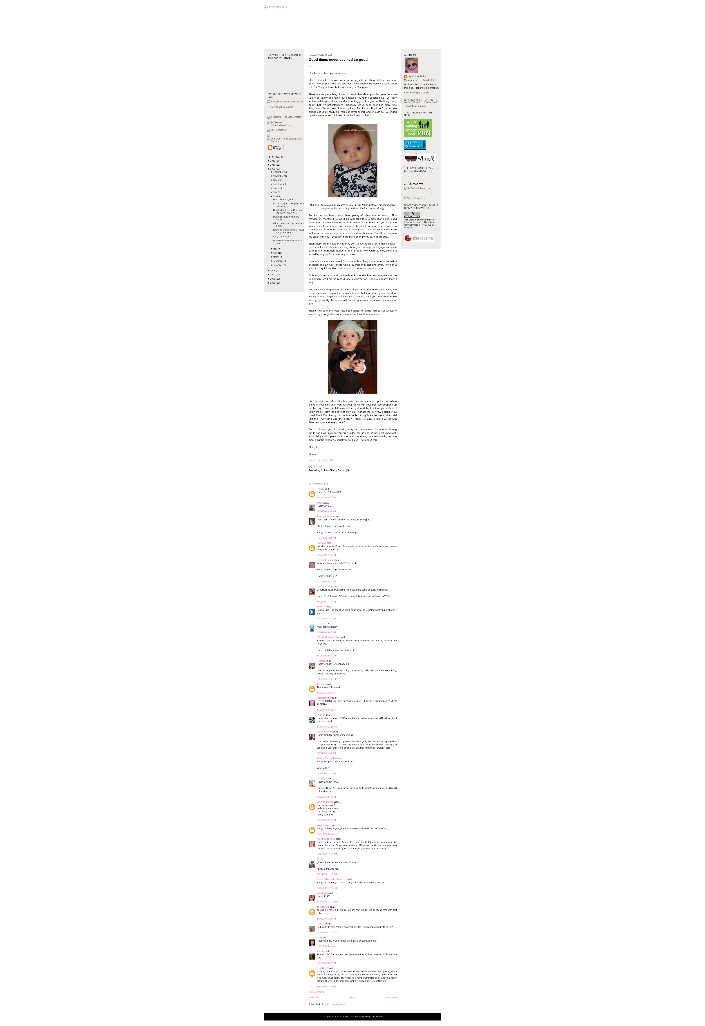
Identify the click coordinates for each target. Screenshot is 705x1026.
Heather (321, 661)
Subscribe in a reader (415, 106)
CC (332, 460)
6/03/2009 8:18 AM (326, 693)
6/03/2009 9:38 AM (326, 710)
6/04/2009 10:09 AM (327, 854)
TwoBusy (321, 684)
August (277, 188)
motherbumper (324, 698)
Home (353, 997)
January (277, 265)
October (277, 180)
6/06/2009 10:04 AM (327, 932)
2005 (273, 283)
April (275, 253)
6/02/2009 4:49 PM (326, 555)
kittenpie (321, 951)
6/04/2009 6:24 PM (326, 919)
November (278, 176)
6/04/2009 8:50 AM (326, 834)
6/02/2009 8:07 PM (326, 632)
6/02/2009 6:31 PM (326, 581)
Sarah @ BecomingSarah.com (332, 879)
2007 (273, 274)
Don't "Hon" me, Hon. (283, 199)
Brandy (320, 489)
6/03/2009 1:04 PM (326, 753)
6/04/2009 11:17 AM (327, 874)
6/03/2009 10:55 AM (327, 726)
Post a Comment (317, 992)
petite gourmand (325, 802)
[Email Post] (347, 470)
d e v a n (321, 623)
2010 (273, 165)
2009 (273, 169)
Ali (318, 859)
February (278, 261)
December (278, 172)
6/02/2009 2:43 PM (326, 497)
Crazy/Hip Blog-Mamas (281, 107)
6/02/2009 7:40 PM (326, 601)
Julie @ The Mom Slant (328, 637)
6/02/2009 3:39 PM (326, 511)
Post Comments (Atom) (333, 1004)
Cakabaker (322, 893)
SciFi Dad (322, 606)
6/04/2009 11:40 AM (327, 901)
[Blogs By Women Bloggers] (268, 136)
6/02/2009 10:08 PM (327, 679)
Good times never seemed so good (338, 59)
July (275, 192)
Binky (319, 937)
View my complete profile (416, 92)
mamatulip (322, 778)
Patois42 (321, 923)
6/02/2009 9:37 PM (326, 655)
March (276, 257)
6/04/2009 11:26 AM (327, 888)
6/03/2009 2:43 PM (326, 797)
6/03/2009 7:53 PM (326, 820)
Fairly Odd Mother (326, 560)
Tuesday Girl (323, 907)
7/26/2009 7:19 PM (326, 986)
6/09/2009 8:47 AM (326, 946)
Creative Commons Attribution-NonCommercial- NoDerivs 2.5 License (419, 225)
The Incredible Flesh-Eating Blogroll (418, 169)
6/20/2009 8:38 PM (326, 963)
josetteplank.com (325, 731)
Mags (319, 503)
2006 (273, 279)
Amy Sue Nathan (325, 516)
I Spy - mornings (281, 236)
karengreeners (324, 825)
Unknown (321, 543)
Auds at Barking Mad (327, 758)
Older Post (391, 997)
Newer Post (314, 997)
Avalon (320, 715)
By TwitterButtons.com (415, 198)
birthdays (323, 460)
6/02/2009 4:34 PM (326, 538)
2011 (273, 161)
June (276, 196)
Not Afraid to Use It (326, 839)
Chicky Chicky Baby (415, 76)
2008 (273, 270)
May (275, 249)
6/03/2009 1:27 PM (326, 773)
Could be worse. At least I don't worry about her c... (288, 231)
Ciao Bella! (322, 968)
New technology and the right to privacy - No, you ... (287, 211)
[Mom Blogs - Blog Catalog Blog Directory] (285, 141)
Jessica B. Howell (326, 586)
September (279, 184)
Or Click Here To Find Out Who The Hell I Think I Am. (421, 101)
